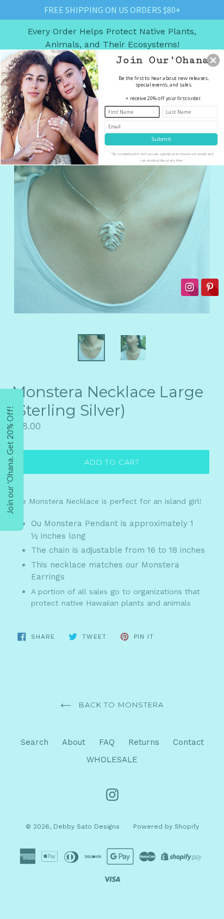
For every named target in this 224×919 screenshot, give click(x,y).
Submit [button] (161, 138)
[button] (213, 59)
